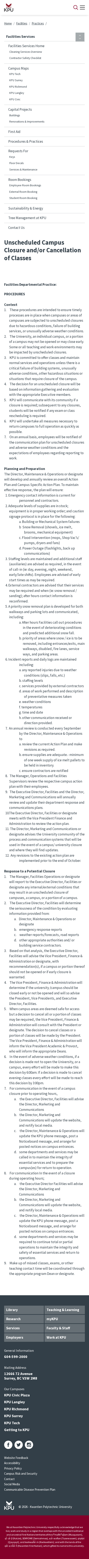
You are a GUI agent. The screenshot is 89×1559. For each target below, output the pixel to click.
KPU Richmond (18, 86)
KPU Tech (14, 74)
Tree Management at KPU (27, 218)
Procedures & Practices (25, 141)
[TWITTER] (18, 1445)
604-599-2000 (15, 1356)
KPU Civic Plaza (17, 1395)
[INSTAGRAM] (29, 1445)
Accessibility (12, 1463)
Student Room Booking (23, 198)
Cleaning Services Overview (25, 52)
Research (13, 1319)
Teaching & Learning (63, 1310)
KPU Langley (16, 93)
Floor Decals (16, 163)
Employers (14, 1337)
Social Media (12, 1484)
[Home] (33, 7)
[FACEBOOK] (8, 1445)
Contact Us (16, 227)
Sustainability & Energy (25, 208)
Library (12, 1310)
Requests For (18, 151)
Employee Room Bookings (25, 185)
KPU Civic (14, 99)
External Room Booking (23, 192)
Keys (12, 157)
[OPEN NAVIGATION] (82, 7)
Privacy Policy (13, 1468)
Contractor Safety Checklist (25, 58)
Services (13, 1328)
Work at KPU (56, 1337)
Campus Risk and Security (20, 1474)
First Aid (14, 131)
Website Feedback (16, 1458)
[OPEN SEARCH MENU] (75, 7)
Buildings (14, 115)
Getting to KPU (16, 1429)
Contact (9, 1479)
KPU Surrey (16, 80)
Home (8, 23)
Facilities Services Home (26, 46)
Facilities (21, 23)
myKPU (52, 1319)
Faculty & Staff (58, 1328)
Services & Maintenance (23, 169)
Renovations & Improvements (26, 121)
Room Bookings (19, 179)
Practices (38, 23)
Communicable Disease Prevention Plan (29, 1490)
